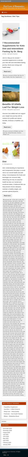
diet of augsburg (11, 296)
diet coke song (14, 233)
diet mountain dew (7, 290)
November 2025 (7, 430)
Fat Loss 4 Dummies (10, 451)
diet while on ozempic (15, 387)
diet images (17, 268)
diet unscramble (12, 374)
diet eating (8, 241)
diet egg (9, 245)
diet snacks (9, 339)
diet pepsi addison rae (13, 306)
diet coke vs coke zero (14, 234)
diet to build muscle (12, 358)
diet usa (19, 379)
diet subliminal (18, 352)
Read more (7, 71)
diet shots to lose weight (9, 337)
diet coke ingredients (14, 225)
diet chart (9, 217)
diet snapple (16, 339)
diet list (21, 288)
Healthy (8, 77)
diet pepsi (5, 306)
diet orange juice (10, 304)
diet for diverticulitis (7, 261)
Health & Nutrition (13, 54)
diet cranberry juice (16, 236)
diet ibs (5, 264)
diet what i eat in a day (16, 384)
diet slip (17, 337)
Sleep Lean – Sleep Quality (11, 411)
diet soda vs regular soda (9, 344)
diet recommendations (15, 314)
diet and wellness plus (8, 210)
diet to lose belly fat (13, 360)
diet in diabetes (12, 269)
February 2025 (7, 442)
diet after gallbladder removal (17, 202)
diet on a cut (21, 299)
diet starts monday (16, 350)
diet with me (22, 390)
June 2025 (6, 436)
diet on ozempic (14, 301)
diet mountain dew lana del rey (13, 291)
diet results (16, 326)
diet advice (15, 201)
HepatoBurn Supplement (11, 407)
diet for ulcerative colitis (19, 263)
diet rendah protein (15, 320)
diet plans (10, 309)
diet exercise (11, 256)
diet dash (18, 237)
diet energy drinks (14, 250)
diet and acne (11, 207)
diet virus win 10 (15, 382)
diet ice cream (10, 264)
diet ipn (12, 287)
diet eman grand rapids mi (9, 249)
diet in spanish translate (13, 272)
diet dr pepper (10, 239)
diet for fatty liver (17, 261)
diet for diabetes (20, 260)
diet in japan (6, 271)
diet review (22, 326)
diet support (13, 353)
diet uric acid (11, 377)
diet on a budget (14, 299)
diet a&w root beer (7, 201)
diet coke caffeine (7, 220)
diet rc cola (5, 311)
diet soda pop (19, 342)
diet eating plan (15, 241)
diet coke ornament (10, 229)
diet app (10, 212)
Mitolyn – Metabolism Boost (11, 416)
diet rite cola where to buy (16, 331)
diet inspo (11, 282)
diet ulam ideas (20, 369)
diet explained (12, 260)
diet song (16, 347)
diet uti (18, 380)
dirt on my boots (15, 395)
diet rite (7, 330)
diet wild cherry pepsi (18, 388)
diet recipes (17, 311)
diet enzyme (10, 252)
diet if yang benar (10, 268)
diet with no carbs (7, 392)
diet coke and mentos (18, 218)
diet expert (5, 260)
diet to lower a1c (17, 363)
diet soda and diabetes (8, 341)
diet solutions (10, 347)
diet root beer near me (8, 334)
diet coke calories (11, 221)
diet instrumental (18, 282)
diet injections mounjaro (16, 279)
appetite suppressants (14, 109)
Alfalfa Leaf (17, 131)
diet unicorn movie (17, 372)
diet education (13, 244)
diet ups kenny (13, 376)
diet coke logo (11, 228)
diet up (18, 374)
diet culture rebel (11, 237)
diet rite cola (12, 330)
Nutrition (19, 132)
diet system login (15, 355)
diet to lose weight (17, 361)
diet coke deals (18, 223)
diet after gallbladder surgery (10, 204)
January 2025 (7, 444)
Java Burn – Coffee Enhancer (12, 409)
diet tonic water (17, 368)
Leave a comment (8, 75)
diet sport (18, 349)
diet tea (21, 355)
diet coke (10, 218)
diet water (22, 382)
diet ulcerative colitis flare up (15, 371)
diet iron (16, 287)
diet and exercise (20, 207)
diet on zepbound (13, 303)
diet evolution (17, 255)
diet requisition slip (14, 323)
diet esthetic (10, 253)
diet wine (5, 390)
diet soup (21, 347)
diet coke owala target (8, 231)
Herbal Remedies (12, 132)
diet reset (22, 323)
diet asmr (10, 214)
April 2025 (6, 440)
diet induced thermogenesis (17, 275)
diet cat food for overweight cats (14, 215)
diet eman (21, 247)
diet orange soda (19, 304)
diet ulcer (5, 371)
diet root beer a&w (19, 333)
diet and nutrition (19, 209)
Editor (5, 54)
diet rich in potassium (16, 328)
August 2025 (6, 432)
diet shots (8, 336)
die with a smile (17, 199)
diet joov (17, 288)
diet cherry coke (16, 217)
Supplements (18, 77)
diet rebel (11, 311)
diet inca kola (12, 274)
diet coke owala (20, 229)
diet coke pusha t (18, 231)
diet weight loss (7, 384)
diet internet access (12, 285)
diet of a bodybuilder (14, 295)
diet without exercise (8, 393)
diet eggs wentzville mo (13, 247)
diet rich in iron (6, 328)
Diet (16, 75)
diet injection (6, 277)
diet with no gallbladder (18, 392)
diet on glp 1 (6, 301)
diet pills (18, 307)
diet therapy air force (18, 357)
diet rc (22, 309)
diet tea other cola (7, 357)
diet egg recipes (15, 245)
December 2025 (7, 428)
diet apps (15, 212)
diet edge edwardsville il (13, 242)
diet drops (16, 239)
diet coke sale (6, 233)
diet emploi (19, 249)
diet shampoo (18, 334)
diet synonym (20, 353)
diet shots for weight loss (18, 336)
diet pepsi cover (12, 307)
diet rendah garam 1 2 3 (13, 318)
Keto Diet (12, 77)
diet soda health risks (10, 342)
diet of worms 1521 (11, 298)
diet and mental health (8, 209)
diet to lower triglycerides (15, 366)
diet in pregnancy (14, 271)
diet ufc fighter (12, 369)
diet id (7, 266)
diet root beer (11, 333)
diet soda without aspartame (13, 345)
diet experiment (19, 258)
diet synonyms (6, 355)
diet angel (16, 210)
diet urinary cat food (11, 379)
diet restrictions (6, 325)
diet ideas (11, 266)
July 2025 (5, 434)
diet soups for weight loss (9, 349)
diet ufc (6, 369)
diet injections (13, 277)
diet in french (19, 269)
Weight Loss (6, 134)
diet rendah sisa (14, 322)
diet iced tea (18, 264)
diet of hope (18, 296)
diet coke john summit (15, 226)
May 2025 (5, 438)
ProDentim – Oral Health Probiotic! (13, 414)
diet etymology (17, 253)
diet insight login (16, 280)
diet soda (22, 339)
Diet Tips (20, 75)
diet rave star (17, 309)
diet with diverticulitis (13, 390)
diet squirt (8, 350)
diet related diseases (12, 317)
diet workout (17, 393)
